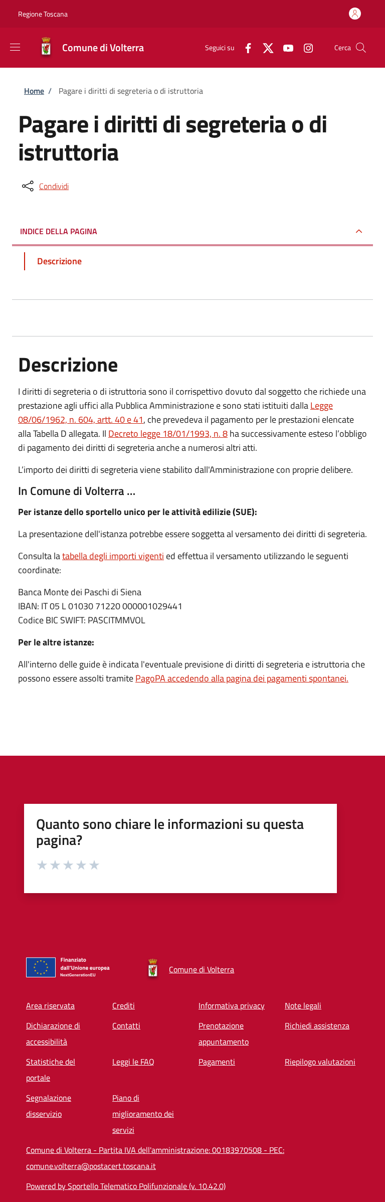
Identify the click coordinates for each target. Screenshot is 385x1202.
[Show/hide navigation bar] (15, 47)
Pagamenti (217, 1062)
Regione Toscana (43, 14)
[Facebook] (244, 47)
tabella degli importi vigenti (113, 556)
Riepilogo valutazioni (320, 1062)
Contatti (126, 1025)
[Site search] (361, 48)
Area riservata (50, 1005)
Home (34, 91)
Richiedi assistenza (317, 1025)
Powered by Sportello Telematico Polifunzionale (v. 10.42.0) (126, 1186)
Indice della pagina (58, 231)
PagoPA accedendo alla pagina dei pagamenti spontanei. (241, 678)
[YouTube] (284, 47)
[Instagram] (304, 47)
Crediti (123, 1005)
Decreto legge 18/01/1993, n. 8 (168, 433)
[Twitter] (264, 47)
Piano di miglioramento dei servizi (143, 1114)
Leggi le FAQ (133, 1062)
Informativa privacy (232, 1005)
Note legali (303, 1005)
